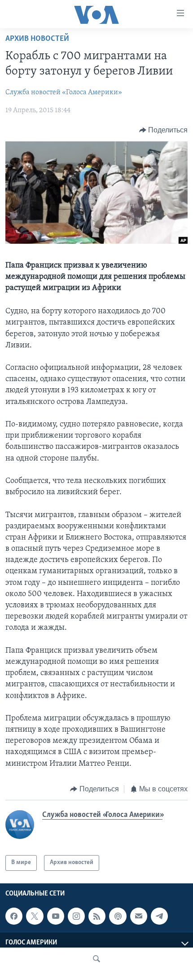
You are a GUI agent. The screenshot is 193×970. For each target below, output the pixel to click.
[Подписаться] (138, 916)
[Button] (163, 130)
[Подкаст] (117, 916)
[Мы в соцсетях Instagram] (76, 916)
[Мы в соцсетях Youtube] (55, 916)
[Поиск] (96, 959)
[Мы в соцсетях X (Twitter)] (34, 916)
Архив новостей (37, 39)
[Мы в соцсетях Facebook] (13, 916)
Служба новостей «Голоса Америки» (63, 92)
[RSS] (96, 916)
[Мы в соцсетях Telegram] (159, 916)
